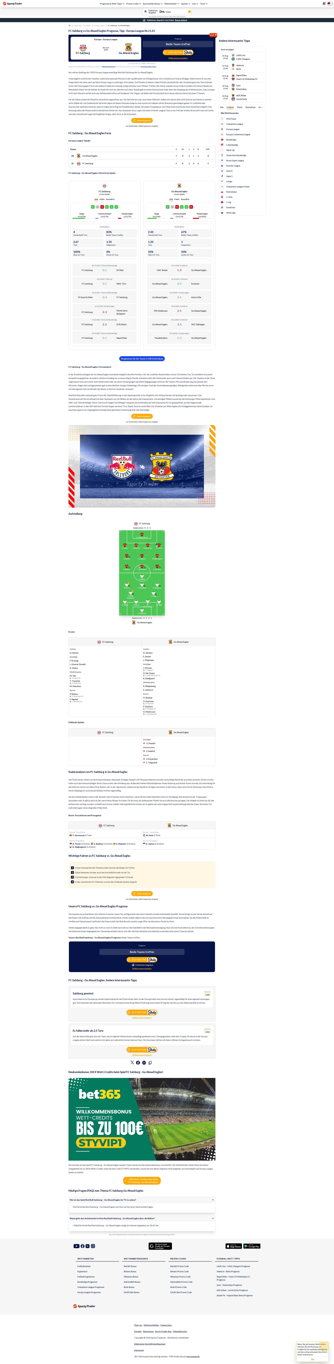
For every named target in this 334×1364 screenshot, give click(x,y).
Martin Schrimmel (108, 67)
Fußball (87, 25)
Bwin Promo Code (178, 1287)
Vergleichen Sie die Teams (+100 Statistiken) (142, 358)
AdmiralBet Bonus (132, 1282)
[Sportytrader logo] (167, 1306)
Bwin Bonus (129, 1287)
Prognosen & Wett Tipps (111, 3)
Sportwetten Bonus (151, 3)
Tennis (239, 107)
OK (312, 1359)
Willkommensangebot (178, 58)
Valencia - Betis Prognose (228, 1271)
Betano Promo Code (179, 1271)
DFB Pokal (231, 118)
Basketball (250, 107)
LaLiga (229, 181)
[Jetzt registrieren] (324, 3)
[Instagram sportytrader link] (93, 1246)
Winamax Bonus (131, 1276)
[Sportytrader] (12, 3)
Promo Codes (132, 3)
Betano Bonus (130, 1271)
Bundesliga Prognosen (87, 1282)
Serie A (229, 171)
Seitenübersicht (180, 1331)
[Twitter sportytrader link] (88, 1246)
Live (194, 3)
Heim (102, 199)
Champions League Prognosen (90, 1287)
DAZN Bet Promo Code (181, 1292)
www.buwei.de (192, 1356)
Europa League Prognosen (89, 1292)
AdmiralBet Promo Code (181, 1282)
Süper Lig (230, 150)
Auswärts (110, 199)
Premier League (233, 165)
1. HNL (229, 197)
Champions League (234, 124)
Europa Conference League (238, 134)
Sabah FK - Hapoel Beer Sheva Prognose (235, 1295)
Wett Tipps (78, 25)
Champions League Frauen (238, 186)
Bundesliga (231, 139)
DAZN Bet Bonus (131, 1292)
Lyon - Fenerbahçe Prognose (229, 1285)
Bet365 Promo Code (179, 1266)
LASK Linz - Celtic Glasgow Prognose (233, 1266)
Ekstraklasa (231, 191)
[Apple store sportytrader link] (233, 1246)
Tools (202, 3)
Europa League (99, 25)
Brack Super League (235, 160)
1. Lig (228, 202)
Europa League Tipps (148, 67)
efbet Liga (230, 212)
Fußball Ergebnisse (86, 1276)
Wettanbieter (170, 3)
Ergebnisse (82, 1271)
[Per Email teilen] (144, 1063)
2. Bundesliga (232, 145)
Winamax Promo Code (180, 1276)
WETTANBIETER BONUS (136, 1258)
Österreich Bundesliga (236, 155)
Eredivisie (230, 207)
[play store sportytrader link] (251, 1246)
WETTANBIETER (85, 1258)
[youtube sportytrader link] (77, 1246)
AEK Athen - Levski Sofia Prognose (232, 1290)
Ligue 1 (229, 176)
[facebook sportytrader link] (83, 1246)
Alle (96, 199)
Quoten (184, 3)
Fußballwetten (84, 1266)
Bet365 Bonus (130, 1266)
